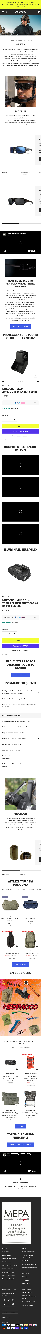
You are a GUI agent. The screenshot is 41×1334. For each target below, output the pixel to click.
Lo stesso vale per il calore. (11, 750)
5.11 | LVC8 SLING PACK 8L (30, 918)
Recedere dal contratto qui (29, 1269)
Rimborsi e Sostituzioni (29, 1264)
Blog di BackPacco (8, 1272)
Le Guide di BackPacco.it (10, 1265)
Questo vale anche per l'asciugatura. (14, 738)
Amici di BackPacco (8, 1275)
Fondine (31, 889)
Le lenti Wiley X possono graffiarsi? (13, 699)
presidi (13, 1047)
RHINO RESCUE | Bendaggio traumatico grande (30, 1114)
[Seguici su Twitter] (9, 1300)
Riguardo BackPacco (28, 1252)
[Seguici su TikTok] (9, 1304)
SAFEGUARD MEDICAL (30, 1073)
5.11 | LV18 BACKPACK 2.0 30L (30, 953)
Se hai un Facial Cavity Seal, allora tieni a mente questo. (18, 765)
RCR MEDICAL (10, 1073)
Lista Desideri (6, 1255)
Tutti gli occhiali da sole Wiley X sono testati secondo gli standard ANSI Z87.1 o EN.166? (20, 692)
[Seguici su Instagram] (13, 1300)
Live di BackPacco (8, 1269)
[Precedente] (3, 381)
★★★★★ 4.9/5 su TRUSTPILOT (27, 1256)
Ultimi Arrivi (5, 1252)
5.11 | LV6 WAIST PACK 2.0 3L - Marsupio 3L (10, 919)
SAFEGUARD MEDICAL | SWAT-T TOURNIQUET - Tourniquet (30, 1078)
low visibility (7, 889)
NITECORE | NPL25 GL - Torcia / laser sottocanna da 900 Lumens (20, 603)
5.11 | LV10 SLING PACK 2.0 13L (11, 953)
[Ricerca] (7, 12)
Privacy (24, 1277)
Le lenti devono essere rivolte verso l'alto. (16, 727)
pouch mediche (25, 1047)
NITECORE (5, 385)
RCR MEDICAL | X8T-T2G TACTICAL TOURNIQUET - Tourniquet (11, 1078)
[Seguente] (38, 381)
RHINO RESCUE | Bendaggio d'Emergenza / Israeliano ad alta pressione (10, 1115)
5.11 (11, 916)
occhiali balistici (20, 326)
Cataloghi (25, 1261)
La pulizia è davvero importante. (13, 733)
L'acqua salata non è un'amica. (12, 744)
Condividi (5, 440)
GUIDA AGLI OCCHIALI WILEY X (20, 1144)
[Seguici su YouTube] (4, 1304)
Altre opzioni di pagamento (20, 436)
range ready (20, 889)
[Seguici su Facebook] (4, 1300)
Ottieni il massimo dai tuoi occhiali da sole (16, 721)
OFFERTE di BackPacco (9, 1258)
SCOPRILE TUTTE (20, 675)
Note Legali (26, 1283)
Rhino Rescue (10, 1110)
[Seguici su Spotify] (13, 1304)
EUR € (5, 1312)
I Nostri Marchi (6, 1262)
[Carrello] (38, 12)
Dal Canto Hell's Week (9, 1279)
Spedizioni (25, 1273)
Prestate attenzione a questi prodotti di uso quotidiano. (17, 757)
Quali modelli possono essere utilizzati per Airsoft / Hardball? (19, 706)
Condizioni (25, 1280)
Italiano (13, 1312)
